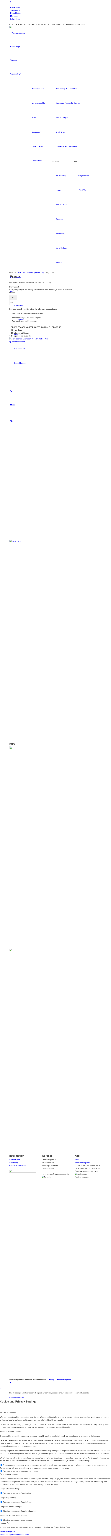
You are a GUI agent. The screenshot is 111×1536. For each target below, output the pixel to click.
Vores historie (14, 1159)
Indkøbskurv (15, 19)
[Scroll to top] (0, 1388)
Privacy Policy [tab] (5, 1523)
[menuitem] (56, 7)
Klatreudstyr (15, 7)
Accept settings (6, 1534)
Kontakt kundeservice (17, 1165)
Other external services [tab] (9, 1474)
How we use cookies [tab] (8, 1412)
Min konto (14, 16)
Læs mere (20, 1397)
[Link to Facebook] (10, 1)
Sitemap (51, 1379)
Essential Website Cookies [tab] (10, 1431)
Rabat (77, 1159)
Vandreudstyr (15, 10)
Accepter (12, 1397)
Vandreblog (13, 1162)
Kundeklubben (15, 13)
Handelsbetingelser (82, 1162)
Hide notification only (20, 1534)
